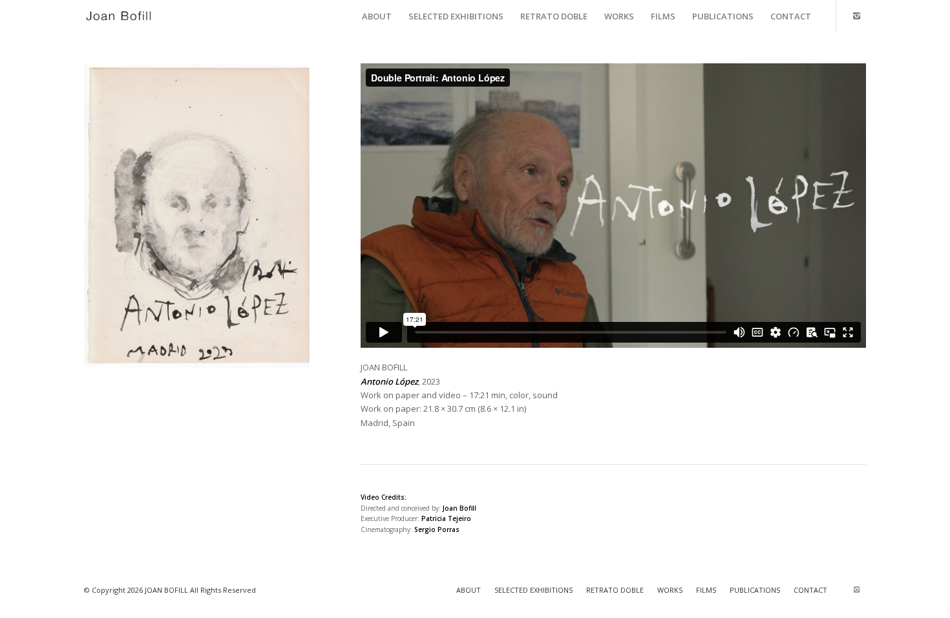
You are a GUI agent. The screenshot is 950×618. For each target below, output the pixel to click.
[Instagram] (856, 15)
